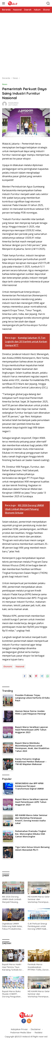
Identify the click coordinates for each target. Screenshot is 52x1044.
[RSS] (29, 1021)
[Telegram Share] (42, 676)
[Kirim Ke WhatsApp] (47, 676)
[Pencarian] (48, 3)
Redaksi (38, 1032)
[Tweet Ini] (30, 676)
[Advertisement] (26, 46)
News (4, 84)
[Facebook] (23, 1021)
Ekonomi (8, 666)
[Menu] (4, 3)
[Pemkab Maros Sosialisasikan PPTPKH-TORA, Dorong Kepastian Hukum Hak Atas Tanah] (39, 955)
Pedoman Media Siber (20, 1032)
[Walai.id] (12, 3)
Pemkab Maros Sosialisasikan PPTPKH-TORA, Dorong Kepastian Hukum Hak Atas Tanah (39, 967)
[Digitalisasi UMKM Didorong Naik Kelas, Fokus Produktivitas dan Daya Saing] (13, 914)
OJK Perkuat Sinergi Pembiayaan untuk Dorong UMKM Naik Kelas (37, 926)
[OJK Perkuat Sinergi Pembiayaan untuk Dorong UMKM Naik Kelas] (39, 914)
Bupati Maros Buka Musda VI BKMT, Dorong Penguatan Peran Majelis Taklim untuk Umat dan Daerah (12, 994)
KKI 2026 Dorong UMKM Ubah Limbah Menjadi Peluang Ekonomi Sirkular (11, 899)
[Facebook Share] (24, 676)
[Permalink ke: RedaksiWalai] (4, 103)
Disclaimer (36, 1029)
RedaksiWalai (13, 103)
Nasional (20, 666)
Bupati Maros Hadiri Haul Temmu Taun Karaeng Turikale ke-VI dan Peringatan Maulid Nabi (13, 967)
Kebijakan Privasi (19, 1029)
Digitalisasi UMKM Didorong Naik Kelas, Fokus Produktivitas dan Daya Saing (12, 926)
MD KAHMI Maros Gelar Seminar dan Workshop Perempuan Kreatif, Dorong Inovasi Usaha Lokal (39, 899)
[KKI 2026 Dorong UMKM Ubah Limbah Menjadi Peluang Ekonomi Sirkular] (13, 888)
